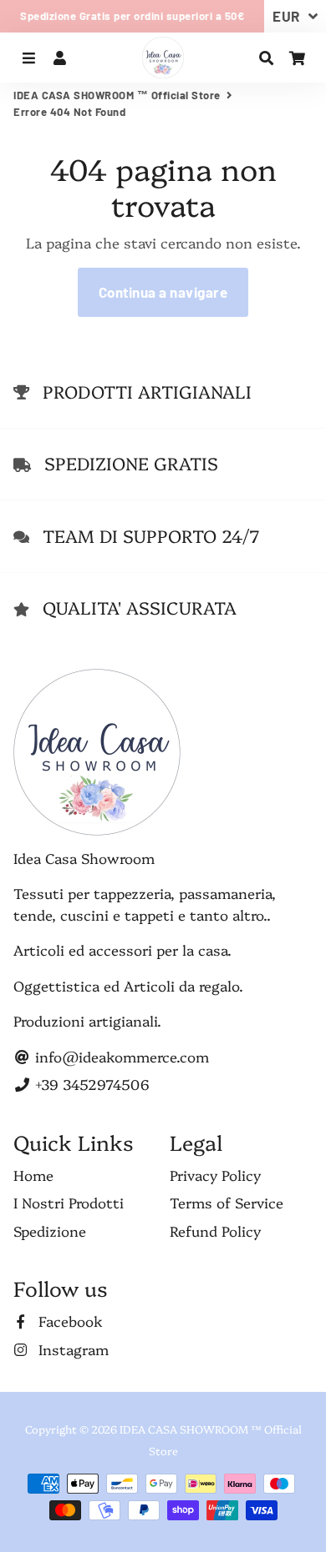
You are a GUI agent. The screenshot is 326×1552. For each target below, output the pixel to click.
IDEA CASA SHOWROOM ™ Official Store (117, 95)
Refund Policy (215, 1230)
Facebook (68, 1320)
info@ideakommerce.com (120, 1056)
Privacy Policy (215, 1174)
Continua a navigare (163, 292)
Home (33, 1174)
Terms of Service (226, 1202)
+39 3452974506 (90, 1083)
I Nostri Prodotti (68, 1202)
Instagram (71, 1349)
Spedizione (49, 1230)
